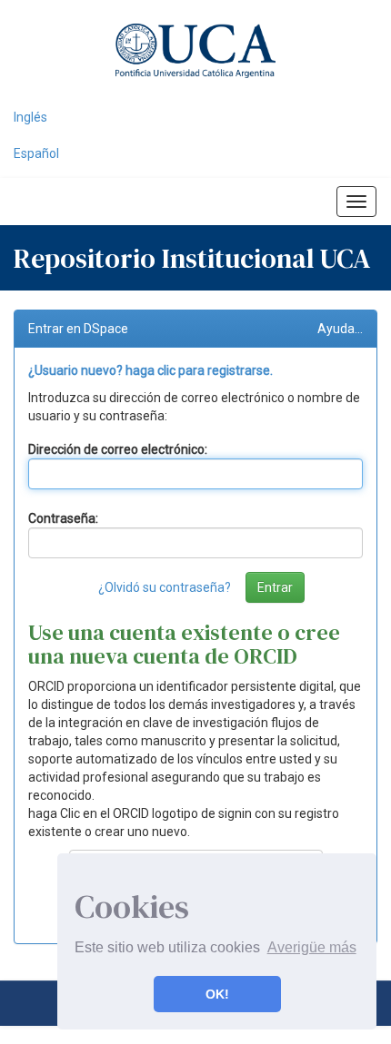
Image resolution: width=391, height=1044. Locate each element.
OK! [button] (217, 994)
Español (36, 153)
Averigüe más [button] (311, 947)
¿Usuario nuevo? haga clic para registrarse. (150, 370)
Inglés (30, 117)
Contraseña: (63, 518)
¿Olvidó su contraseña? (164, 587)
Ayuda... (340, 328)
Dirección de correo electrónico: (117, 449)
